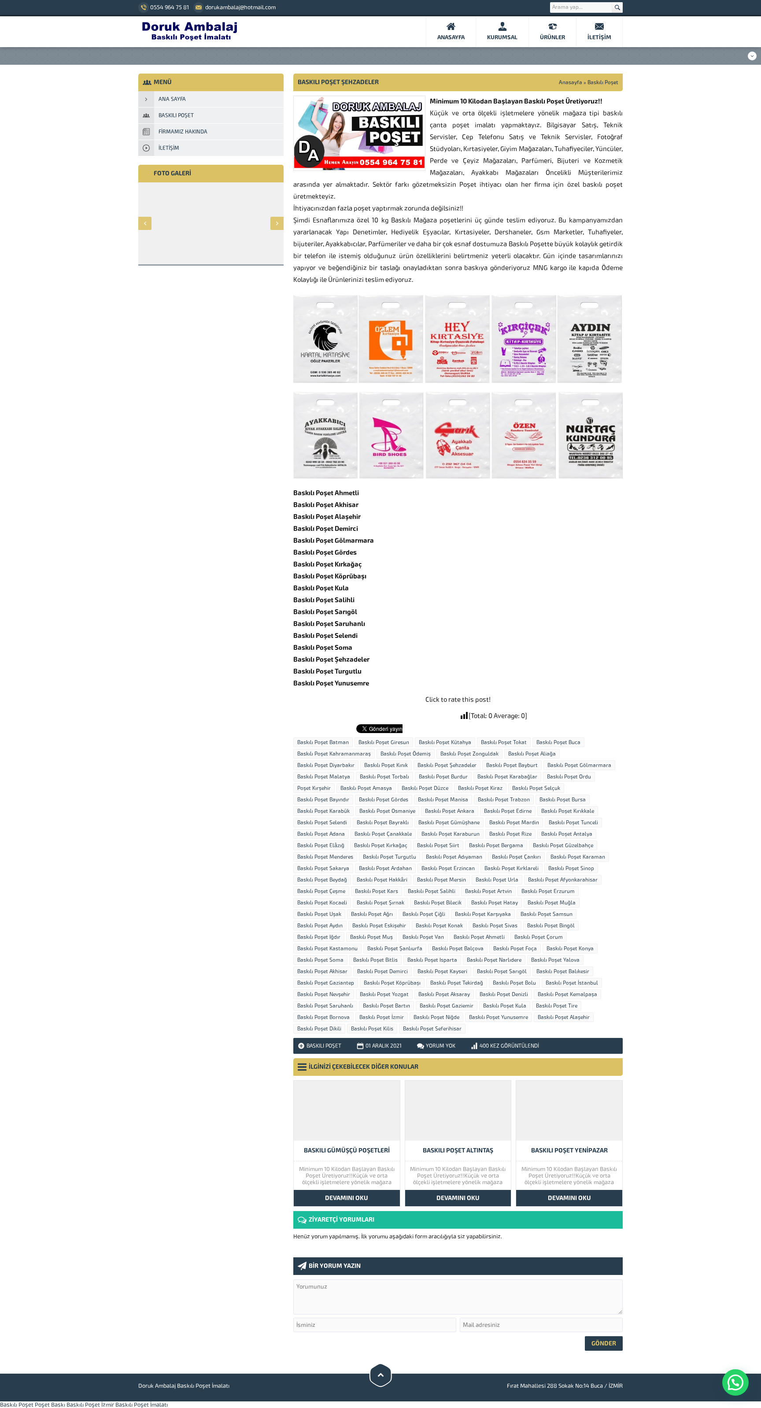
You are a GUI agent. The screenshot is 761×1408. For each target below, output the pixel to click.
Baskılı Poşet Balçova (458, 948)
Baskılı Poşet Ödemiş (405, 754)
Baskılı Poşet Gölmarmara (579, 765)
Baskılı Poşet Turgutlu (389, 857)
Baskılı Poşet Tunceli (573, 822)
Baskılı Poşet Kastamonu (327, 948)
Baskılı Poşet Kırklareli (511, 868)
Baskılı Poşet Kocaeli (322, 903)
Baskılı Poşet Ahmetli (479, 937)
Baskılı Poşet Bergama (496, 845)
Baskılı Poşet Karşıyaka (483, 914)
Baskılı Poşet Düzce (425, 788)
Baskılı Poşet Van (423, 937)
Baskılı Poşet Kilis (372, 1029)
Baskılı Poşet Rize (510, 834)
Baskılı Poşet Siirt (438, 845)
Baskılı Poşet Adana (321, 834)
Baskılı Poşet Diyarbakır (326, 765)
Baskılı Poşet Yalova (555, 960)
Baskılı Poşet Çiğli (424, 914)
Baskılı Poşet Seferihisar (432, 1029)
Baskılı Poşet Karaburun (450, 834)
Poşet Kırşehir (314, 788)
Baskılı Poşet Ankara (449, 811)
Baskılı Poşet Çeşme (321, 891)
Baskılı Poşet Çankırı (516, 857)
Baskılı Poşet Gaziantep (325, 983)
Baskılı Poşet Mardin (514, 822)
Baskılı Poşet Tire (556, 1006)
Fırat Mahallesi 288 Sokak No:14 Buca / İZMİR (565, 1385)
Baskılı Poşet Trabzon (504, 800)
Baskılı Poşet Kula (504, 1006)
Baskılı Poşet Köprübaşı (392, 983)
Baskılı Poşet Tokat (504, 742)
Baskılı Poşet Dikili (319, 1029)
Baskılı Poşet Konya (570, 948)
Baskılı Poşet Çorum (538, 937)
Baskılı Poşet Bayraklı (383, 822)
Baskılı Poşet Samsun (547, 914)
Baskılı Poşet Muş (371, 937)
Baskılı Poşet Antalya (566, 834)
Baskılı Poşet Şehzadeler (447, 765)
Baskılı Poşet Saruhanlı (325, 1006)
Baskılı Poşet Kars (376, 891)
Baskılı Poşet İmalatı (141, 1404)
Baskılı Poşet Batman (323, 742)
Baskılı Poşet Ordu (569, 777)
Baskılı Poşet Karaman (577, 857)
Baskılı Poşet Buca (558, 742)
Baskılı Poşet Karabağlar (507, 777)
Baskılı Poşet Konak (439, 926)
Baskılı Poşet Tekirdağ (456, 983)
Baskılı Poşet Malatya (323, 777)
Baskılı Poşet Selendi (322, 822)
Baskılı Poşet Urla (497, 880)
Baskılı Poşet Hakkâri (382, 880)
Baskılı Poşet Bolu (514, 983)
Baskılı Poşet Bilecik (438, 903)
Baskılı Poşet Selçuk (536, 788)
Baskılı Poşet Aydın (320, 926)
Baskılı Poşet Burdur (443, 777)
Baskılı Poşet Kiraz (480, 788)
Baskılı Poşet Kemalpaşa (567, 994)
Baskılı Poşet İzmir (381, 1017)
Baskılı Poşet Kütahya (445, 742)
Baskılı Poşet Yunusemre (498, 1017)
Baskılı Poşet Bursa (562, 800)
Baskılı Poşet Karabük (323, 811)
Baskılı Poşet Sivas (495, 926)
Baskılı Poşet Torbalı (384, 777)
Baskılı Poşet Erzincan (448, 868)
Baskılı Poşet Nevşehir (323, 994)
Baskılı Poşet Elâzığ (320, 845)
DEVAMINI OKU (346, 1198)
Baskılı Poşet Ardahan (385, 868)
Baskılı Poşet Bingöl (551, 926)
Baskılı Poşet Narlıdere (494, 960)
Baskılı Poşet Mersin (441, 880)
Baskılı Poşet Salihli (431, 891)
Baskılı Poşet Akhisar (322, 971)
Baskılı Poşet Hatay (494, 903)
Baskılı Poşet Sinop (571, 868)
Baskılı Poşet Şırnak (380, 903)
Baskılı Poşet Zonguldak (469, 754)
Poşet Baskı (50, 1404)
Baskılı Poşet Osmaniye (387, 811)
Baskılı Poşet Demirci (382, 971)
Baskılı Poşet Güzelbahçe (563, 845)
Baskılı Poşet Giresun (383, 742)
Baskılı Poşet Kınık (386, 765)
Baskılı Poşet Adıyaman (454, 857)
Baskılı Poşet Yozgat (384, 994)
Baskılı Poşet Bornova (323, 1017)
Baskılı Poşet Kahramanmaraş (334, 754)
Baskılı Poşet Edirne (508, 811)
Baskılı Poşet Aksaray (444, 994)
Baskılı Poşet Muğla (552, 903)
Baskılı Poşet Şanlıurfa (394, 948)
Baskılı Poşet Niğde (436, 1017)
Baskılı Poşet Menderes (325, 857)
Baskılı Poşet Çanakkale (383, 834)
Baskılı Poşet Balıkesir (562, 971)
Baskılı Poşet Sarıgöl (502, 971)
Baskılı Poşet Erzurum (548, 891)
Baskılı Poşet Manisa (443, 800)
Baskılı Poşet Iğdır (318, 937)
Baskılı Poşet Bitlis (375, 960)
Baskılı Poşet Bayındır (323, 800)
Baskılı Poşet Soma (320, 960)
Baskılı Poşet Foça (515, 948)
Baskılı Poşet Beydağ (322, 880)
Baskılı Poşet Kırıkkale (567, 811)
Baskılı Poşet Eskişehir (379, 926)
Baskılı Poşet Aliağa (532, 754)
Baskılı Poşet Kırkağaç (380, 845)
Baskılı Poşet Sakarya (323, 868)
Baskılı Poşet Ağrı (372, 914)
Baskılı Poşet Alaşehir (564, 1017)
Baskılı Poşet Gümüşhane (449, 822)
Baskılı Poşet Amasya (366, 788)
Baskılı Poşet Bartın (386, 1006)
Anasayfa (570, 82)
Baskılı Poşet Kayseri (442, 971)
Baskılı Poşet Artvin (488, 891)
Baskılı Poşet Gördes (383, 800)
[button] (735, 1382)
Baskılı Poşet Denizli (504, 994)
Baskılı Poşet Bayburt (512, 765)
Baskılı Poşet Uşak (319, 914)
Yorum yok (440, 1046)
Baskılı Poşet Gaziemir (446, 1006)
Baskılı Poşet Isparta (432, 960)
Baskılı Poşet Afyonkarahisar (563, 880)
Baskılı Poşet (602, 82)
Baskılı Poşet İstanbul (572, 983)
